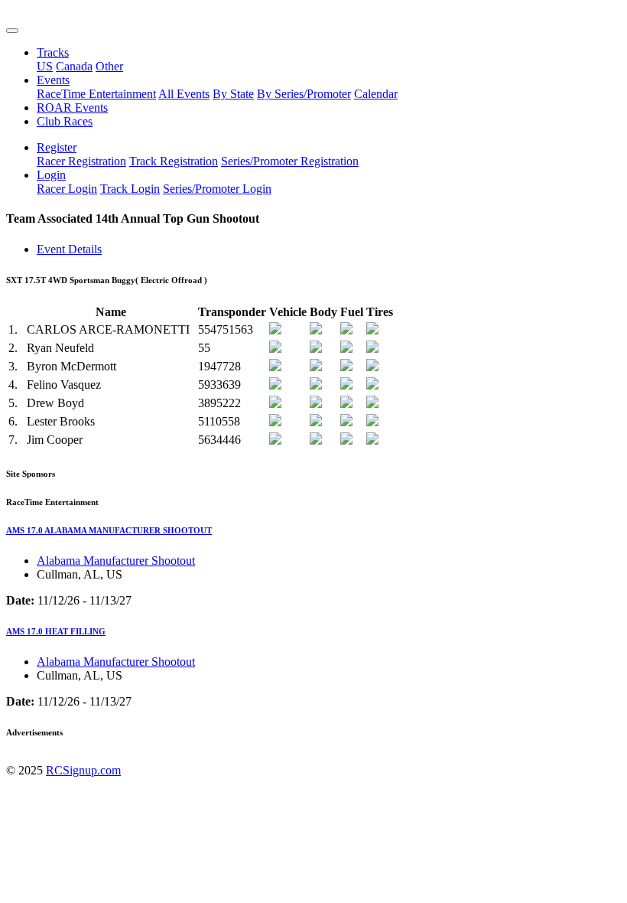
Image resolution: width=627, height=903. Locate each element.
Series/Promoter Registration (290, 161)
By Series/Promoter (304, 93)
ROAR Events (72, 107)
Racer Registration (81, 161)
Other (109, 66)
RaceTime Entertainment (96, 93)
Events (53, 79)
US (45, 66)
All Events (184, 93)
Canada (74, 66)
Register (56, 147)
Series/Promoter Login (217, 188)
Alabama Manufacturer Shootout (116, 560)
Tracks (53, 52)
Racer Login (67, 188)
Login (51, 174)
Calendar (376, 93)
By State (233, 93)
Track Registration (173, 161)
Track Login (130, 188)
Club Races (65, 121)
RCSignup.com (83, 770)
